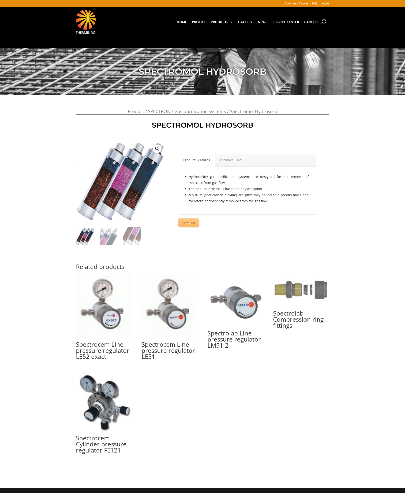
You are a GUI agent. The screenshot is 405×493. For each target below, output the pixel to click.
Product (136, 111)
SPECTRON (159, 111)
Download (189, 222)
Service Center (286, 22)
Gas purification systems (200, 111)
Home (182, 22)
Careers (311, 22)
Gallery (245, 22)
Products (219, 22)
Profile (199, 22)
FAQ (314, 3)
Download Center (296, 3)
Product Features (196, 160)
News (262, 22)
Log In (325, 3)
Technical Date (231, 160)
